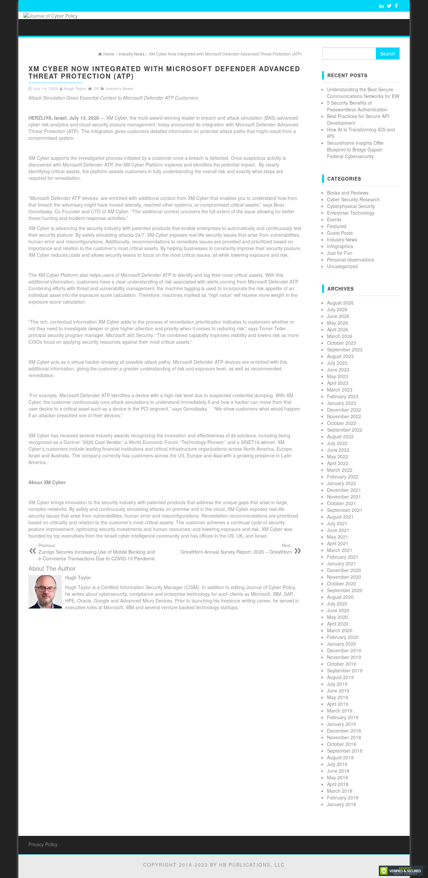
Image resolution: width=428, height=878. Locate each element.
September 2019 (344, 670)
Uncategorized (342, 266)
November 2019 (344, 657)
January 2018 (341, 804)
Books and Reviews (347, 192)
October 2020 (341, 583)
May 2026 (337, 322)
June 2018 (338, 770)
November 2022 (344, 416)
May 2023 (337, 376)
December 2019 (344, 650)
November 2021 (344, 496)
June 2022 (338, 449)
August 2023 (340, 356)
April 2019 (337, 703)
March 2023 (339, 389)
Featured (336, 226)
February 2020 (342, 637)
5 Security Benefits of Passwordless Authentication (357, 106)
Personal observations (350, 259)
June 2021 (338, 530)
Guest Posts (340, 232)
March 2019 (339, 710)
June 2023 (338, 369)
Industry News (119, 88)
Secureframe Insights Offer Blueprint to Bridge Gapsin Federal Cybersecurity (355, 149)
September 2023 (344, 349)
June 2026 (338, 316)
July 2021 (337, 523)
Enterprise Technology (350, 212)
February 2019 (342, 717)
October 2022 (341, 423)
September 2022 (344, 429)
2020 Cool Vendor (102, 442)
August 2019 (340, 677)
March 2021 (339, 550)
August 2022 (340, 436)
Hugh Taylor (75, 88)
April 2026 (337, 329)
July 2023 (337, 362)
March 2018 (339, 790)
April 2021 (337, 543)
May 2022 (337, 456)
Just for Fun (339, 252)
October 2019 (341, 663)
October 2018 (341, 744)
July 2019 (337, 683)
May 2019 (337, 697)
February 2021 (342, 556)
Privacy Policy (43, 844)
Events (334, 219)
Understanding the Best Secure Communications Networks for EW (363, 92)
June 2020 (338, 610)
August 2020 (340, 596)
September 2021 (344, 510)
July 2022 (337, 443)
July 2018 (337, 764)
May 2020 (337, 617)
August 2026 (340, 302)
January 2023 (341, 403)
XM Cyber (116, 117)
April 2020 (337, 623)
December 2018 (344, 730)
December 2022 (344, 409)
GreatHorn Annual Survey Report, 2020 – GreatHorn (236, 548)
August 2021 (340, 516)
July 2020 (337, 603)
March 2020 (339, 630)
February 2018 (342, 797)
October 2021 (341, 503)
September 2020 (344, 590)
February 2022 (342, 476)
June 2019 (338, 690)
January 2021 (341, 563)
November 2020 (344, 576)
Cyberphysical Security (351, 206)
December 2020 (344, 570)
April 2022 (337, 463)
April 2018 (337, 784)
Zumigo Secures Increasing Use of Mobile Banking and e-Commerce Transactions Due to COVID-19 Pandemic (96, 552)
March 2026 (339, 336)
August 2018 (340, 757)
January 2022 (341, 483)
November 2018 (344, 737)
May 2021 (337, 536)
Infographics (340, 246)
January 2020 (341, 643)
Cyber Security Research (353, 199)
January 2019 (341, 724)
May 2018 (337, 777)
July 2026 (337, 309)
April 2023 (337, 382)
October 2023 (341, 342)
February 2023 (342, 396)
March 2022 (339, 469)
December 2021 (344, 489)
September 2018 (344, 750)
